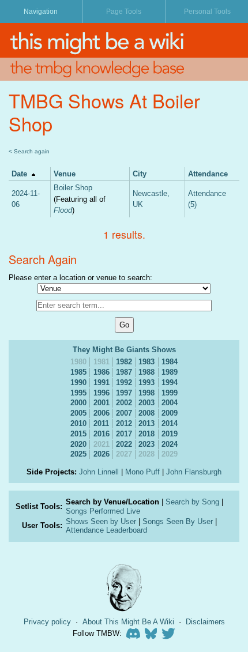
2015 (78, 433)
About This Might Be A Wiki (128, 621)
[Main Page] (124, 40)
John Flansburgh (193, 472)
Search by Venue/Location (112, 502)
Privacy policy (47, 621)
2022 (124, 444)
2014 (169, 423)
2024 (169, 444)
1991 (101, 382)
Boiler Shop (73, 187)
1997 (124, 393)
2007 (124, 413)
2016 (101, 433)
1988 (146, 372)
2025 (78, 454)
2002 (124, 402)
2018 (146, 433)
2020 (78, 444)
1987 (124, 372)
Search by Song (192, 502)
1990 (78, 382)
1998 (146, 393)
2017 (124, 433)
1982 (124, 361)
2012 (124, 423)
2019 (169, 433)
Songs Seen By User (177, 521)
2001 (101, 402)
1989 (169, 372)
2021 (101, 444)
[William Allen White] (124, 588)
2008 (146, 413)
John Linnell (99, 472)
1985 (78, 372)
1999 (169, 393)
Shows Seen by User (101, 521)
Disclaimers (205, 621)
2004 (169, 402)
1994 (169, 382)
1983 (146, 361)
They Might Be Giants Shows (124, 349)
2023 (146, 444)
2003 (146, 402)
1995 (78, 393)
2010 (78, 423)
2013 (146, 423)
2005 (78, 413)
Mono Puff (142, 472)
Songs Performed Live (103, 511)
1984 (169, 361)
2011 (101, 423)
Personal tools (207, 11)
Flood (63, 210)
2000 (78, 402)
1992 (124, 382)
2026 (101, 454)
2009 (169, 413)
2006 (101, 413)
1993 (146, 382)
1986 (101, 372)
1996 (101, 393)
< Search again (29, 151)
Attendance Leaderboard (106, 530)
